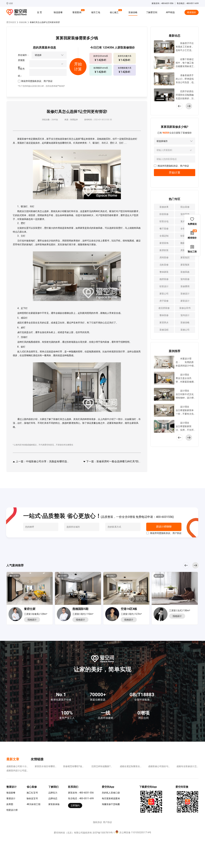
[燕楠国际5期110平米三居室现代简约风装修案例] (78, 589)
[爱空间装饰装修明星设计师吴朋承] (64, 614)
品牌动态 (52, 798)
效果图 (9, 804)
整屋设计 (10, 798)
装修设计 (184, 293)
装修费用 (184, 286)
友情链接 (37, 759)
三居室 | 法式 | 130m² (179, 610)
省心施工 (115, 12)
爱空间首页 (11, 22)
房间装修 (164, 257)
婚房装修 (164, 279)
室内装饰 (184, 214)
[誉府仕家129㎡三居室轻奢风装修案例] (30, 589)
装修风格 (184, 272)
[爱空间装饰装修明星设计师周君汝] (16, 614)
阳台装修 (184, 207)
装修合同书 (185, 308)
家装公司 (164, 293)
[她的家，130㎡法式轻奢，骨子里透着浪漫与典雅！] (175, 589)
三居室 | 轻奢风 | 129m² (35, 614)
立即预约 (75, 805)
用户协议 (48, 81)
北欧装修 (164, 264)
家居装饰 (164, 243)
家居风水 (164, 322)
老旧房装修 (164, 308)
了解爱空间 (151, 12)
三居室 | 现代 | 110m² (82, 614)
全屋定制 (164, 236)
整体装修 (164, 315)
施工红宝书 (32, 792)
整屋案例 (77, 12)
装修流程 (164, 329)
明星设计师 (12, 810)
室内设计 (184, 315)
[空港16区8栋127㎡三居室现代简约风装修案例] (126, 589)
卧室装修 (164, 214)
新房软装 (164, 250)
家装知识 (184, 257)
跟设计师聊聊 (163, 526)
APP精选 (170, 12)
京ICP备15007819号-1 (103, 832)
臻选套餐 (58, 12)
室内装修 (184, 279)
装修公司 (184, 329)
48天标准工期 (33, 804)
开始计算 (174, 172)
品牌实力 (52, 792)
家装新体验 (54, 804)
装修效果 (164, 207)
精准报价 (191, 12)
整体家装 (164, 272)
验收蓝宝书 (32, 798)
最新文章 (12, 759)
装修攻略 (132, 12)
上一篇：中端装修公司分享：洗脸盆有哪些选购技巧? (42, 461)
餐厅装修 (164, 228)
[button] (189, 106)
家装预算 (184, 264)
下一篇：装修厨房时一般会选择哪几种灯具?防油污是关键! (113, 461)
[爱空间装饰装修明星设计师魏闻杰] (161, 614)
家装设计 (184, 301)
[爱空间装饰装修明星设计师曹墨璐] (113, 614)
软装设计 (164, 286)
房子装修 (164, 301)
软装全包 (164, 221)
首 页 (39, 12)
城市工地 (95, 12)
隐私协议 (36, 81)
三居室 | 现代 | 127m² (131, 614)
